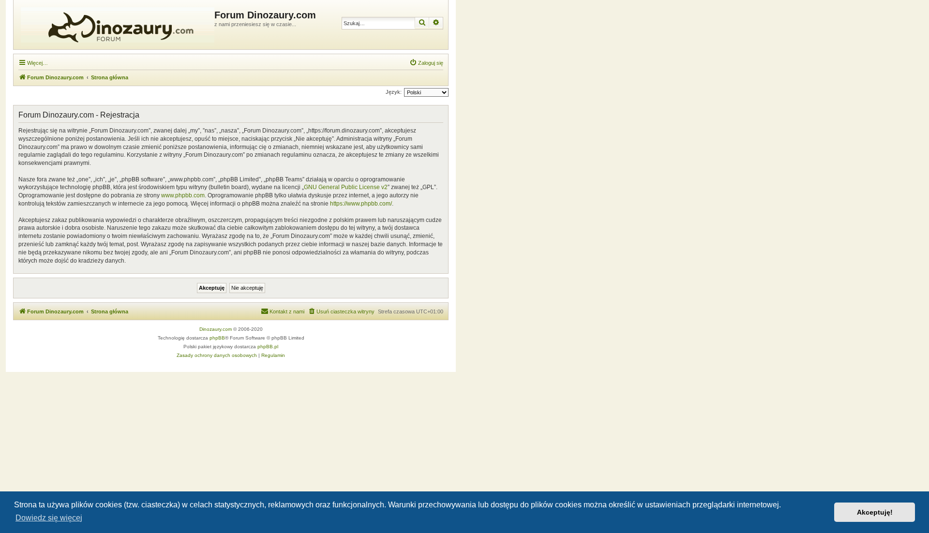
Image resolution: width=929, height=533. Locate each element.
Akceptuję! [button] (875, 512)
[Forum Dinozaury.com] (115, 24)
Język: (394, 92)
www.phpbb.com (183, 195)
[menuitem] (426, 63)
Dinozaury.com (215, 329)
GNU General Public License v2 (346, 187)
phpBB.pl (267, 346)
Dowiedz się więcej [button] (48, 518)
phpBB (217, 338)
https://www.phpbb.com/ (361, 203)
